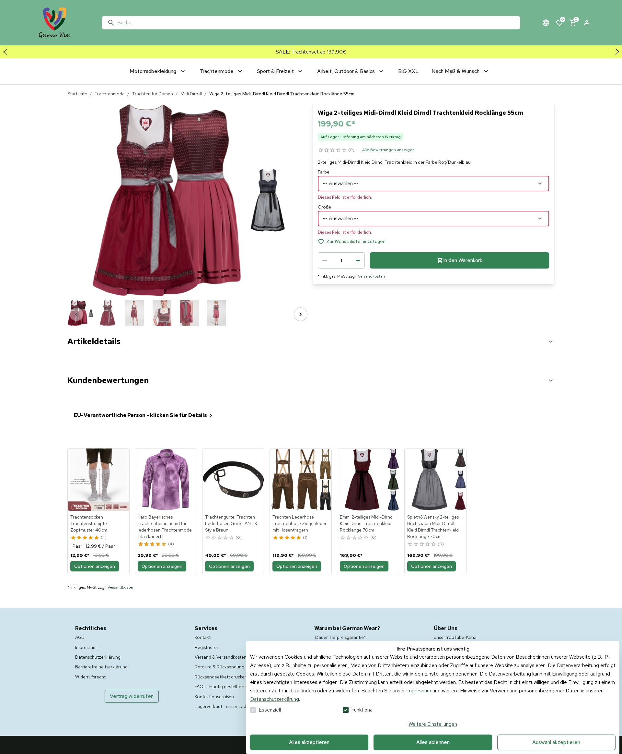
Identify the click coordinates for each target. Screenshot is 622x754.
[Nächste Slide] (617, 52)
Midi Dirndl (191, 94)
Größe (324, 207)
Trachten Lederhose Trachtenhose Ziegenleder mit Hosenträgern (299, 523)
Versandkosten (371, 276)
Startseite (77, 94)
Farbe (323, 172)
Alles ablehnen (433, 742)
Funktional (362, 709)
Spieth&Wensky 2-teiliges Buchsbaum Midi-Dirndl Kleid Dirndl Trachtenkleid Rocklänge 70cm (433, 526)
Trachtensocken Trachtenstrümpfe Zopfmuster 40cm (88, 523)
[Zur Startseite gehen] (55, 22)
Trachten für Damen (152, 94)
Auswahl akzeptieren (556, 742)
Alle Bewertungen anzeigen (388, 149)
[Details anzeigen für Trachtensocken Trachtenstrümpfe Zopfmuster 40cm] (99, 480)
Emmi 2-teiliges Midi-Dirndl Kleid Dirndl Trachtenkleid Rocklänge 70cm (367, 523)
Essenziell (270, 709)
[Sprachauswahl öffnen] (545, 22)
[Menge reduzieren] (324, 260)
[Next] (300, 314)
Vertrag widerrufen (132, 696)
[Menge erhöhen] (357, 260)
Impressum (418, 690)
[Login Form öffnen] (586, 22)
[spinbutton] (341, 260)
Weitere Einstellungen (433, 724)
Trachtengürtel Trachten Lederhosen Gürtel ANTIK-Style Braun (232, 523)
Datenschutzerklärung (274, 699)
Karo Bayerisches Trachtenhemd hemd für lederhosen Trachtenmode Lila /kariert (165, 526)
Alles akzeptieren (309, 742)
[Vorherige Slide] (5, 52)
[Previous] (76, 314)
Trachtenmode (110, 94)
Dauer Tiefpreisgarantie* (340, 637)
